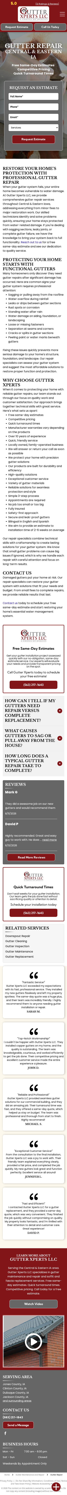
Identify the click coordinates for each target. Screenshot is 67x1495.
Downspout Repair (17, 936)
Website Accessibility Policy (44, 1483)
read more (49, 840)
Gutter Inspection (17, 946)
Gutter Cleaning (16, 941)
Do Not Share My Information (29, 1480)
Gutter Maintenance (19, 952)
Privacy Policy (6, 1480)
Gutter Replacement (19, 957)
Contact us (10, 603)
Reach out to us (31, 242)
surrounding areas (19, 1400)
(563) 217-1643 (13, 1417)
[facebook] (5, 1434)
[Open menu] (62, 14)
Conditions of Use (52, 1480)
